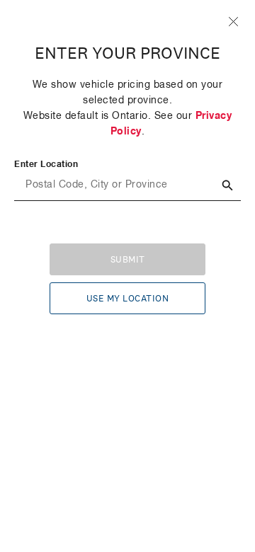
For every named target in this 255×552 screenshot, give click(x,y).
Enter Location (46, 165)
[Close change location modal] (233, 22)
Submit (127, 259)
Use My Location (127, 298)
